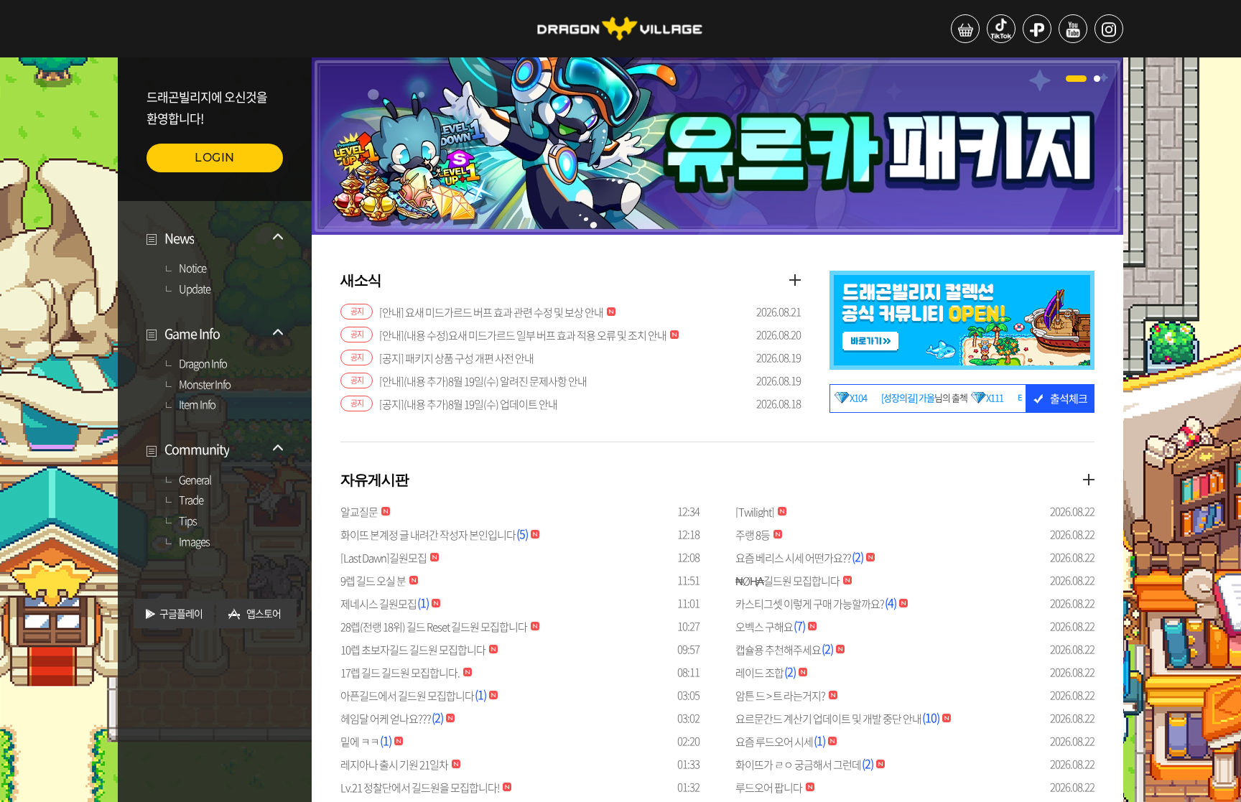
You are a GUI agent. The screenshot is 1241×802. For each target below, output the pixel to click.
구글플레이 (181, 613)
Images (194, 542)
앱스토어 (263, 613)
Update (194, 289)
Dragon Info (203, 364)
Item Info (197, 405)
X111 (962, 398)
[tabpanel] (717, 146)
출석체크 (1068, 398)
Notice (192, 268)
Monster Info (205, 385)
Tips (188, 521)
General (195, 480)
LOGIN (215, 157)
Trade (191, 500)
